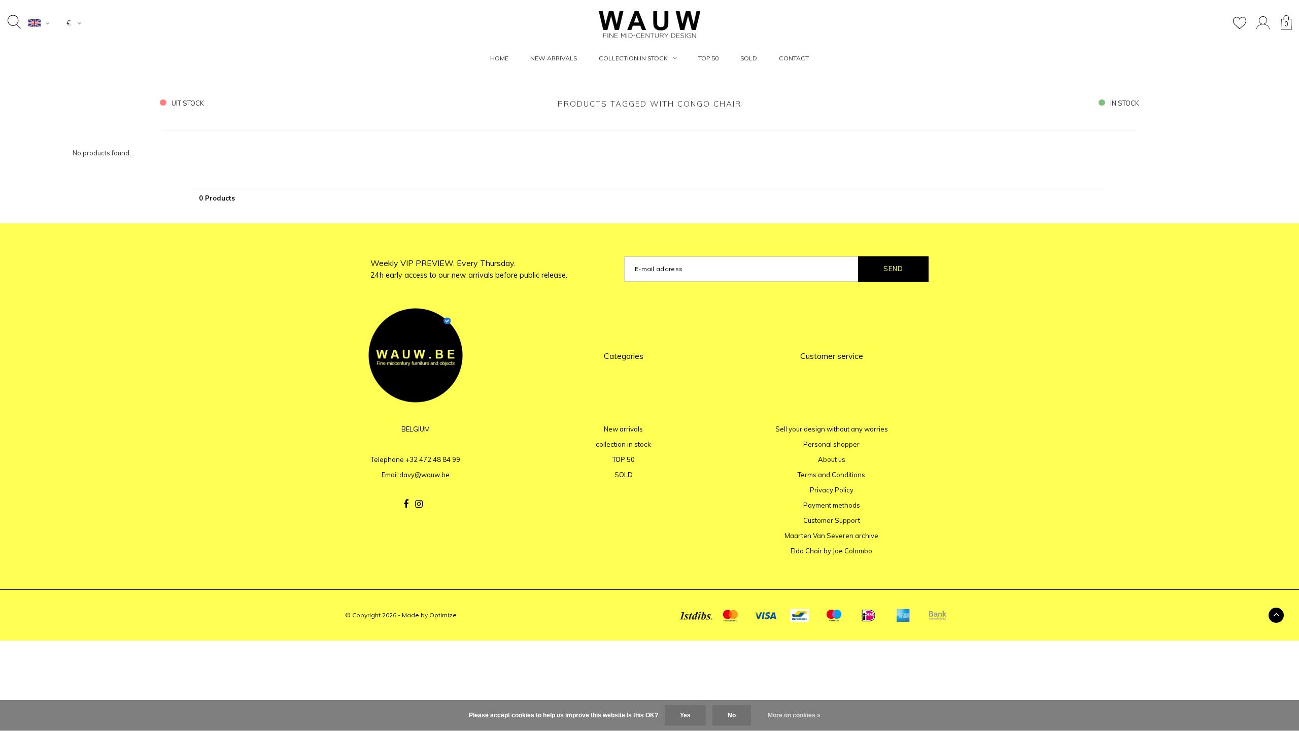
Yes (685, 715)
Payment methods (831, 505)
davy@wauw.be (424, 475)
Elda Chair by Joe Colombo (831, 551)
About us (831, 459)
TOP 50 (708, 58)
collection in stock (633, 58)
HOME (499, 58)
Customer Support (831, 520)
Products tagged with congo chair (649, 104)
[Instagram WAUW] (419, 504)
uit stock (188, 103)
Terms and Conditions (831, 475)
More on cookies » (794, 715)
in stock (1124, 103)
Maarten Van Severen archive (831, 535)
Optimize (443, 615)
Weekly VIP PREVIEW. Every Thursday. (468, 269)
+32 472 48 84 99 (432, 459)
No (732, 715)
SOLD (748, 58)
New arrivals (553, 58)
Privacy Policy (831, 490)
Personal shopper (831, 444)
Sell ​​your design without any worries (831, 429)
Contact (794, 58)
